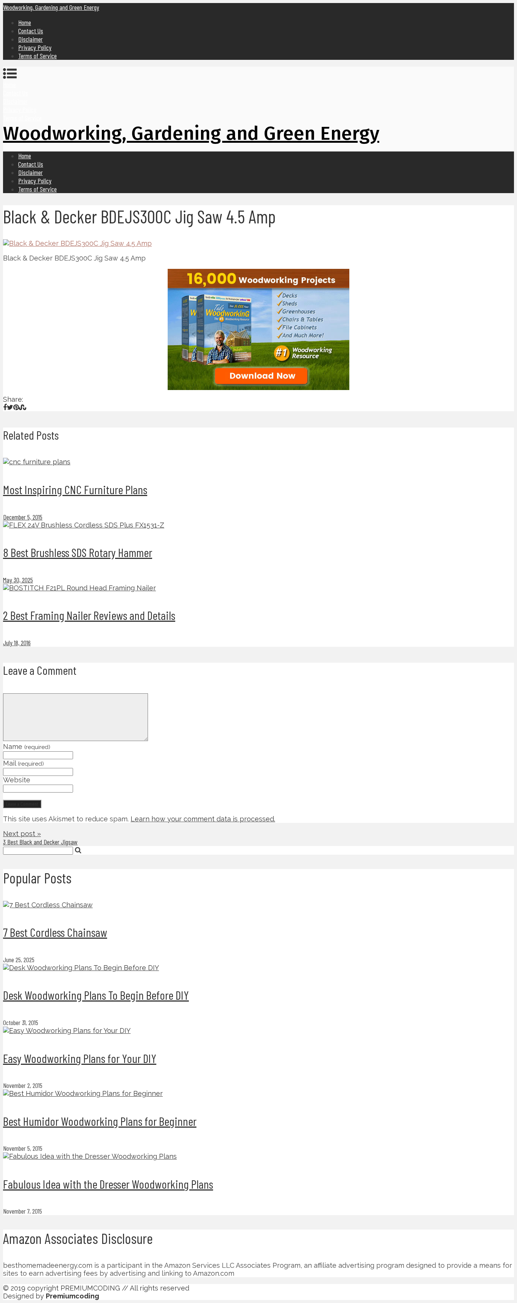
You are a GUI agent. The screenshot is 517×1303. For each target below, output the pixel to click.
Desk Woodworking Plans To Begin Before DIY (96, 995)
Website (16, 780)
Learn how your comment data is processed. (203, 819)
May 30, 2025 (18, 580)
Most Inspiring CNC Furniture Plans (75, 489)
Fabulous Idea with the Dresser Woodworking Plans (108, 1184)
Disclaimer (30, 39)
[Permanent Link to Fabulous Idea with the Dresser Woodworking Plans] (90, 1156)
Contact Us (30, 31)
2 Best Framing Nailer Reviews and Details (89, 615)
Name (26, 747)
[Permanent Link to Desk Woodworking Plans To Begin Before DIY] (81, 968)
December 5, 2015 (22, 517)
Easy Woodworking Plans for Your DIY (79, 1058)
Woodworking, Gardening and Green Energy (51, 7)
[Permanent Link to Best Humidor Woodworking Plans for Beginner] (83, 1093)
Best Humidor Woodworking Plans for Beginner (99, 1121)
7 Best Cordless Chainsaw (55, 932)
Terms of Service (37, 55)
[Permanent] (36, 462)
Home (24, 22)
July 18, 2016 (17, 642)
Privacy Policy (34, 47)
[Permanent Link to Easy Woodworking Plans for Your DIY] (67, 1031)
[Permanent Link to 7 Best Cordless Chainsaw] (48, 905)
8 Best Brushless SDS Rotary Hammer (77, 552)
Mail (23, 763)
